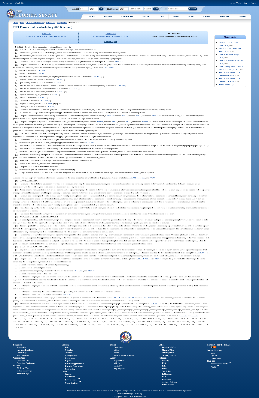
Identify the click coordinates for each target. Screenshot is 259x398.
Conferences (70, 358)
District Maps (22, 353)
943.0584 (119, 62)
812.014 (44, 101)
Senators (108, 16)
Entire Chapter (110, 41)
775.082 (132, 178)
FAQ (164, 363)
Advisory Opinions (169, 382)
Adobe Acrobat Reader (220, 364)
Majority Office (168, 350)
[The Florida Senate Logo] (31, 13)
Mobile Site (19, 3)
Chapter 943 (62, 23)
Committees (127, 16)
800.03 (56, 95)
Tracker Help (216, 358)
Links (164, 369)
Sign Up (247, 3)
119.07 (201, 253)
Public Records (168, 385)
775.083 (141, 178)
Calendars (69, 350)
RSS (214, 347)
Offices (206, 16)
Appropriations (71, 355)
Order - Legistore (72, 383)
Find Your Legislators (25, 350)
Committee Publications (26, 363)
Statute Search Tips (226, 84)
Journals (68, 353)
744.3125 (67, 295)
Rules (164, 377)
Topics (116, 353)
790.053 (57, 83)
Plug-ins (211, 361)
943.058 (155, 116)
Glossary (165, 360)
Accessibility (137, 393)
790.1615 (73, 89)
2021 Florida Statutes (35, 23)
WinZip (214, 367)
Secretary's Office (169, 355)
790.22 (61, 92)
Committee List (23, 360)
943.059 (110, 116)
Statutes (68, 374)
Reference (224, 16)
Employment (119, 360)
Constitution (70, 377)
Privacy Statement (124, 393)
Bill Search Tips (23, 368)
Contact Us (118, 366)
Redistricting (70, 369)
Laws (161, 16)
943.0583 (79, 271)
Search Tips (166, 371)
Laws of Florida (71, 380)
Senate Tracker (214, 350)
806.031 (41, 98)
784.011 (41, 71)
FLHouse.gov (8, 3)
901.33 (138, 116)
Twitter (212, 347)
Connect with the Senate (219, 345)
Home (92, 16)
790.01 (59, 80)
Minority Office (168, 353)
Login (254, 3)
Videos (116, 350)
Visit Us (117, 363)
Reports (68, 361)
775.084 (153, 178)
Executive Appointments (74, 363)
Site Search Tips (23, 374)
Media (176, 16)
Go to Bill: (75, 9)
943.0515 (109, 68)
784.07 (96, 77)
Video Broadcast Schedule (124, 355)
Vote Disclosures (23, 355)
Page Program (119, 369)
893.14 (125, 116)
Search (165, 9)
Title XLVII (50, 23)
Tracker (242, 16)
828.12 (51, 107)
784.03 (41, 74)
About (191, 16)
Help (164, 366)
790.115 (121, 86)
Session (145, 16)
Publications (118, 347)
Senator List (21, 347)
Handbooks (166, 379)
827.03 (50, 104)
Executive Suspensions (74, 366)
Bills (66, 347)
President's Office (169, 347)
